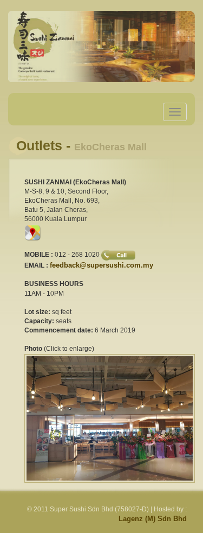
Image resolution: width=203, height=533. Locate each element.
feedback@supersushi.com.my (101, 265)
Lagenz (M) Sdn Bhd (153, 519)
